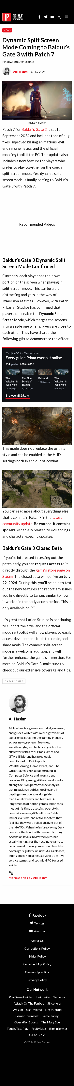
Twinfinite (43, 997)
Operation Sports (26, 1022)
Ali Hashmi (20, 71)
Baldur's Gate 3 (14, 681)
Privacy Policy (37, 980)
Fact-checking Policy (37, 964)
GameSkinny (50, 1016)
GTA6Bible (37, 1035)
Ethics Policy (37, 956)
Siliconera (54, 1003)
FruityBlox (39, 1028)
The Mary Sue (50, 1022)
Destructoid (53, 1009)
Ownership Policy (37, 972)
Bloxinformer (58, 1028)
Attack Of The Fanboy (29, 1003)
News (7, 30)
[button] (66, 17)
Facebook (39, 915)
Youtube (39, 931)
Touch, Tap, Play (17, 1028)
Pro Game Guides (21, 997)
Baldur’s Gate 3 (34, 129)
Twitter (39, 923)
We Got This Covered (27, 1009)
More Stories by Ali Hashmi (28, 877)
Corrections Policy (37, 948)
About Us (37, 940)
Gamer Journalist (26, 1016)
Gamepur (59, 997)
